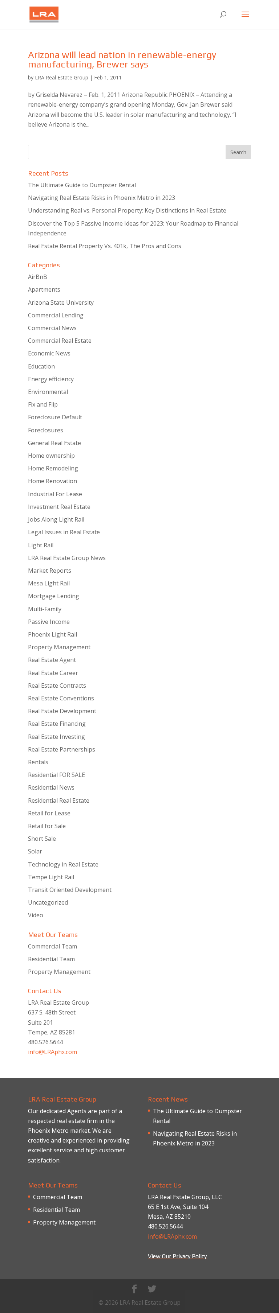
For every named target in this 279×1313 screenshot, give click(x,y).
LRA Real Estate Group (61, 77)
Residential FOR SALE (56, 775)
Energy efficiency (51, 379)
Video (35, 915)
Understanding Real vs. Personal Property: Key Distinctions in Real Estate (127, 210)
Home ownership (51, 456)
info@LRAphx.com (52, 1052)
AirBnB (37, 277)
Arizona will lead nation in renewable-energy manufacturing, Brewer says (122, 59)
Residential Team (51, 959)
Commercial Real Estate (60, 341)
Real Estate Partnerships (61, 749)
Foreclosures (45, 430)
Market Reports (49, 571)
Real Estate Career (53, 673)
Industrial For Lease (55, 494)
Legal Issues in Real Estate (64, 532)
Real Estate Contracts (57, 686)
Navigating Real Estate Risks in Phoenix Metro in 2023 (101, 198)
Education (41, 366)
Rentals (38, 762)
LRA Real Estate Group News (67, 558)
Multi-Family (44, 609)
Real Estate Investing (56, 737)
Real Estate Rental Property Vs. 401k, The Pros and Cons (104, 246)
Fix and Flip (43, 404)
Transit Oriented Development (70, 890)
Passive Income (49, 622)
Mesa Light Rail (49, 583)
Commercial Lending (56, 315)
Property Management (59, 647)
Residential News (51, 787)
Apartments (44, 289)
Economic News (49, 353)
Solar (35, 851)
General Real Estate (54, 443)
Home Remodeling (53, 468)
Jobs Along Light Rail (56, 519)
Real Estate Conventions (61, 698)
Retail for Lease (49, 813)
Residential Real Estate (58, 800)
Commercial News (52, 328)
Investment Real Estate (59, 507)
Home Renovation (52, 481)
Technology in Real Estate (63, 864)
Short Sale (42, 839)
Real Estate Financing (57, 724)
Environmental (48, 392)
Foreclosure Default (55, 417)
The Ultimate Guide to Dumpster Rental (82, 185)
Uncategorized (48, 902)
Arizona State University (61, 302)
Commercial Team (52, 946)
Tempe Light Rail (51, 877)
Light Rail (40, 545)
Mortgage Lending (53, 596)
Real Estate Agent (52, 660)
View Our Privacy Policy (177, 1256)
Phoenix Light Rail (52, 634)
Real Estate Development (62, 711)
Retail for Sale (47, 826)
